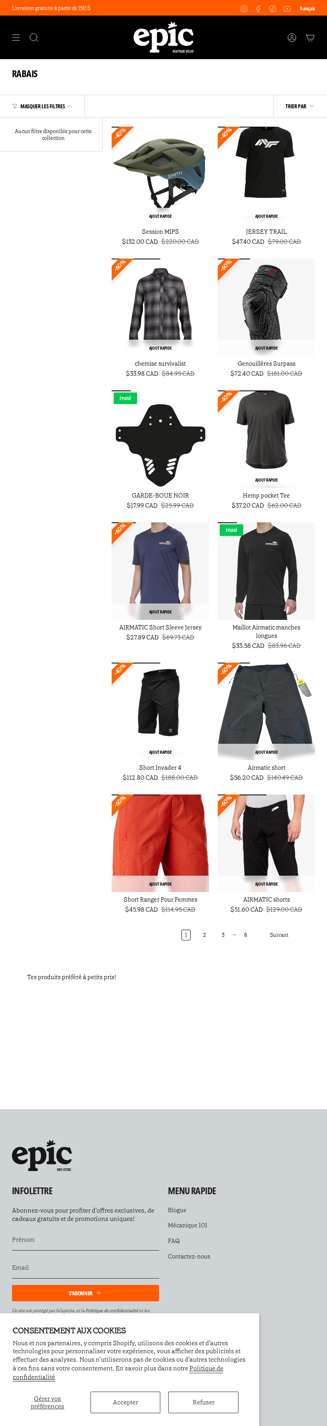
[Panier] (310, 37)
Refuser (204, 1402)
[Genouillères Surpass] (266, 307)
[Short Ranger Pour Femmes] (160, 843)
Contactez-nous (189, 1257)
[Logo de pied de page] (42, 1155)
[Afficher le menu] (16, 37)
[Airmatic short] (266, 711)
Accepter (125, 1402)
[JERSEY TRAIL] (266, 175)
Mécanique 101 (187, 1225)
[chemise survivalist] (160, 307)
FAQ (174, 1241)
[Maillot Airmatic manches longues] (266, 571)
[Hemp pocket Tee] (266, 439)
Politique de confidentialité (111, 1311)
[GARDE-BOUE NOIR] (160, 439)
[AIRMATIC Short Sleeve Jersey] (160, 571)
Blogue (177, 1210)
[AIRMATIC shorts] (266, 843)
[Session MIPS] (160, 175)
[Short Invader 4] (160, 711)
